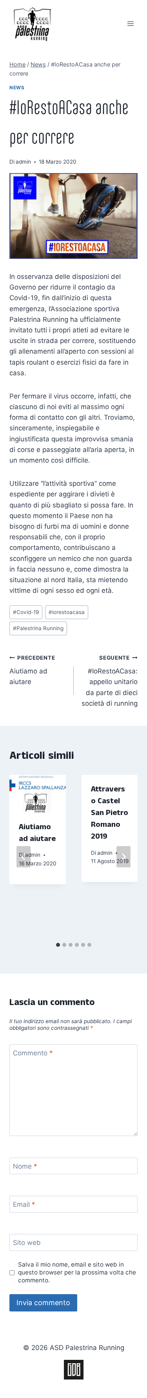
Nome (25, 1166)
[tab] (58, 945)
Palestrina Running (38, 628)
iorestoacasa (67, 612)
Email (24, 1204)
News (16, 87)
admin (23, 162)
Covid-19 (26, 612)
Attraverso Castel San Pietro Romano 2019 (109, 814)
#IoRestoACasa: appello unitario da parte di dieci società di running (110, 681)
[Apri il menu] (130, 23)
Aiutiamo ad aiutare (32, 670)
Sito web (27, 1243)
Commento (33, 1053)
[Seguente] (123, 856)
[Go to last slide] (23, 856)
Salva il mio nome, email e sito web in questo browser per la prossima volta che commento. (77, 1272)
